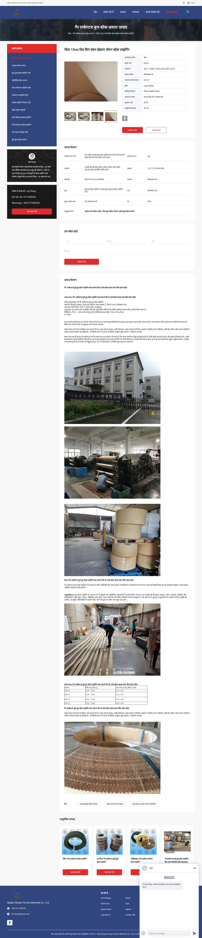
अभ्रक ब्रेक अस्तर (19, 65)
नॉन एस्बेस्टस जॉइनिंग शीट (21, 88)
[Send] (194, 933)
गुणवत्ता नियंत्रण (106, 909)
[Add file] (143, 933)
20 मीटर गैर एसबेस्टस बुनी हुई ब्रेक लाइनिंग (107, 860)
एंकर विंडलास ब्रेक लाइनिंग (21, 117)
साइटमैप (128, 909)
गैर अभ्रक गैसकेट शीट (20, 132)
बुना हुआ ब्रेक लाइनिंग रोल (21, 73)
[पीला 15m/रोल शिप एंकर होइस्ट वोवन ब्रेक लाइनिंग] (91, 81)
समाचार (128, 898)
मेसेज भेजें (82, 261)
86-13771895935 (28, 197)
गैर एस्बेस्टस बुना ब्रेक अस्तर (83, 33)
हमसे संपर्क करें (105, 915)
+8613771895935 (31, 203)
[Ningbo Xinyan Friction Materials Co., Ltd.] (16, 12)
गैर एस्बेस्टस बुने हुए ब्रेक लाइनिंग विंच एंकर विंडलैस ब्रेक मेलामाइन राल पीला (176, 862)
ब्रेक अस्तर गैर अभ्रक (115, 804)
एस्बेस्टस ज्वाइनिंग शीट (20, 95)
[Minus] (194, 868)
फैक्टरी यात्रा (105, 904)
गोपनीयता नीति (130, 915)
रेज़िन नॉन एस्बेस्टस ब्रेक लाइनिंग (75, 859)
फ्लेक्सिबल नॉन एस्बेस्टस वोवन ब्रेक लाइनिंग (142, 860)
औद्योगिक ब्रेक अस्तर (19, 80)
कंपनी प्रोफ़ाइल (106, 898)
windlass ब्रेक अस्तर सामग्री (143, 804)
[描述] (187, 11)
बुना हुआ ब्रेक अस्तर (19, 139)
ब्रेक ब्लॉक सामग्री (18, 110)
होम (69, 33)
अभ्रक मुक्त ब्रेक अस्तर (88, 804)
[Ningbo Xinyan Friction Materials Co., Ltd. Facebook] (184, 3)
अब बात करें (32, 211)
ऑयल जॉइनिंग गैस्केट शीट (21, 102)
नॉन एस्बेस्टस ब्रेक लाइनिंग (21, 125)
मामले (127, 904)
